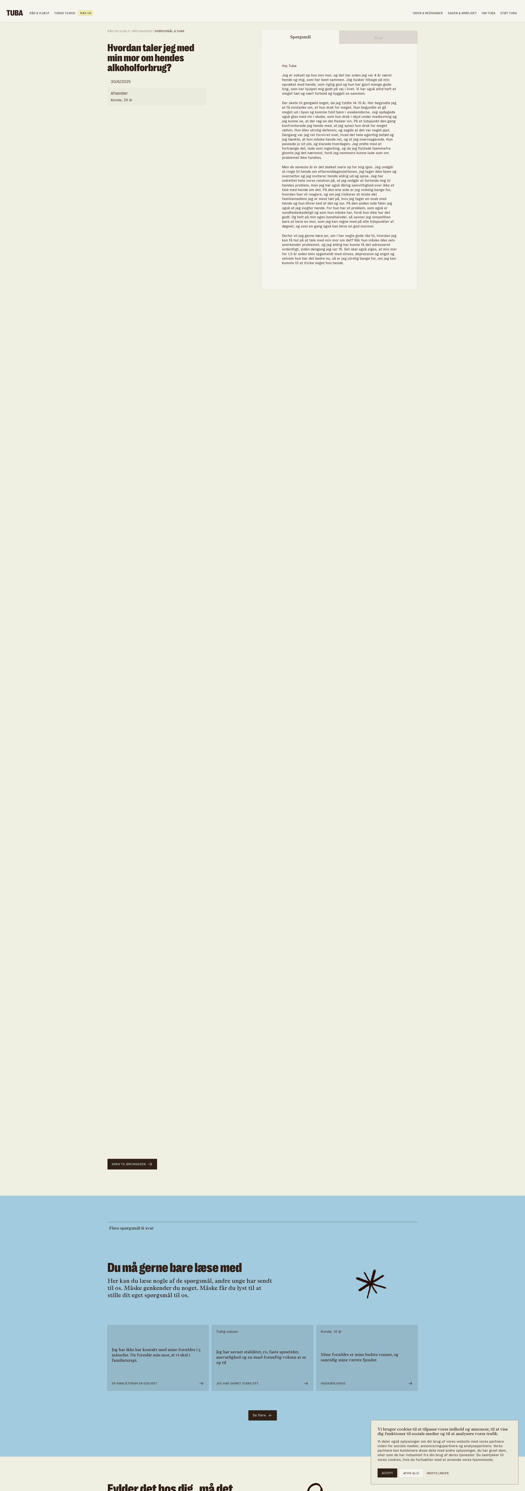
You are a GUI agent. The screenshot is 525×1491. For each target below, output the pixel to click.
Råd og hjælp (118, 31)
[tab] (300, 36)
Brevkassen (142, 31)
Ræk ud (85, 13)
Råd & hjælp (39, 13)
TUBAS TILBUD (64, 13)
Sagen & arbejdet (462, 13)
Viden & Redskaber (428, 13)
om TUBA (488, 13)
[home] (15, 13)
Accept (387, 1473)
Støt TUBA (508, 13)
